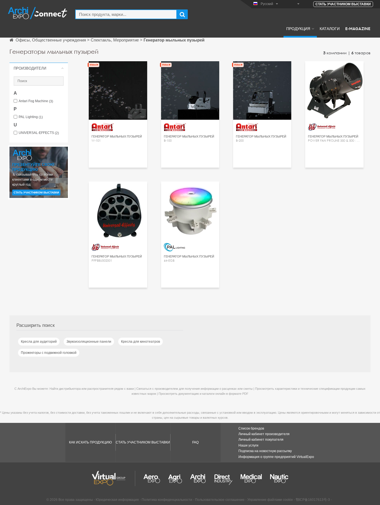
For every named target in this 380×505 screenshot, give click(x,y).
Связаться (118, 70)
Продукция (298, 28)
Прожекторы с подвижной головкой (49, 353)
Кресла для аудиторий (39, 342)
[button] (39, 68)
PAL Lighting (31, 117)
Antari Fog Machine (36, 101)
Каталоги (330, 28)
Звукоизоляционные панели (88, 342)
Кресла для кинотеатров (140, 342)
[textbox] (126, 14)
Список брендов (251, 428)
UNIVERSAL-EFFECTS (39, 133)
